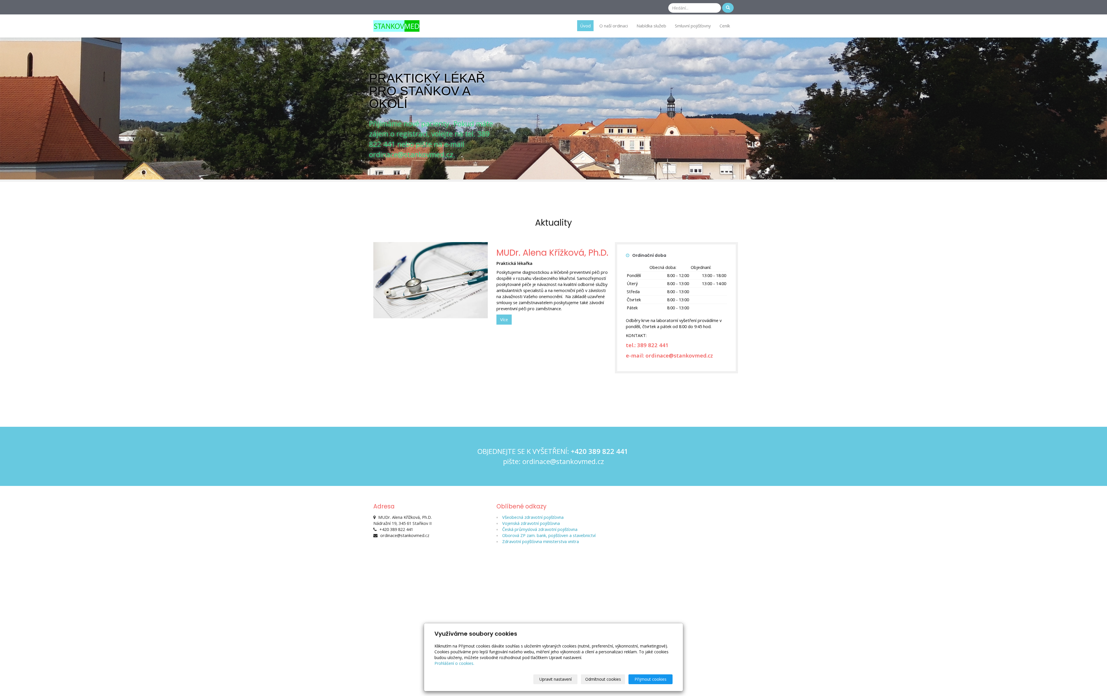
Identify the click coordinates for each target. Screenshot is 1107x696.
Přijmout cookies (651, 679)
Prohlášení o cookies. (454, 663)
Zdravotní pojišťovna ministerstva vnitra (540, 541)
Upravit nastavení (555, 679)
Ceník (725, 26)
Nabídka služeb (651, 26)
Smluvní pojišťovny (693, 26)
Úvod (585, 26)
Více (504, 319)
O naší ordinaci (613, 26)
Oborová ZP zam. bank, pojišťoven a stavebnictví (549, 535)
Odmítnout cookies (603, 679)
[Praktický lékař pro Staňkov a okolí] (396, 25)
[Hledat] (728, 8)
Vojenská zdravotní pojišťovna (531, 523)
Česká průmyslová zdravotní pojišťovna (539, 529)
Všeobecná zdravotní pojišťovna (533, 517)
